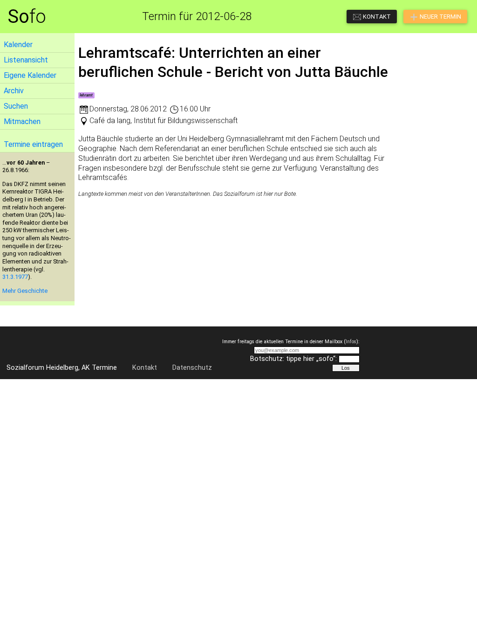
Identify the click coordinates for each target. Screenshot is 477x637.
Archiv (14, 90)
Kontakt (144, 368)
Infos (351, 342)
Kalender (18, 44)
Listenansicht (26, 59)
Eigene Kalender (30, 75)
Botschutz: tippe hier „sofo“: (293, 359)
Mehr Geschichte (25, 290)
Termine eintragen (33, 144)
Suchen (16, 106)
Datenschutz (192, 368)
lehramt (86, 95)
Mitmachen (22, 121)
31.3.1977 (15, 276)
